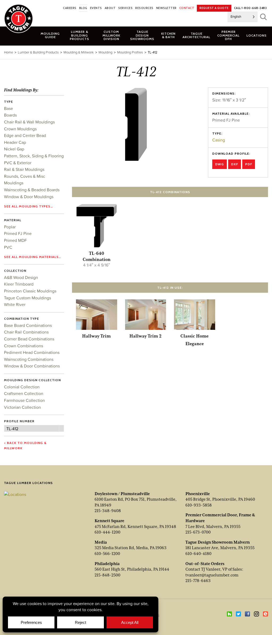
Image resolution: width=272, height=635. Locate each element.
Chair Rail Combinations (26, 332)
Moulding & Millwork (78, 52)
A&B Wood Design (21, 277)
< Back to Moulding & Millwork (25, 445)
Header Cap (15, 142)
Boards (10, 115)
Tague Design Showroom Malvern (217, 542)
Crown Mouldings (20, 129)
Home (8, 52)
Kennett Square (109, 520)
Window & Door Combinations (32, 366)
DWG (219, 164)
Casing (218, 140)
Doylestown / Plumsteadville (122, 493)
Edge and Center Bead (25, 135)
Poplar (10, 227)
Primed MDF (15, 240)
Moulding (105, 52)
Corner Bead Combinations (29, 339)
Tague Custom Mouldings (27, 298)
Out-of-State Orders (204, 563)
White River (15, 304)
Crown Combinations (23, 346)
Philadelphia (107, 563)
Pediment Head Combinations (32, 352)
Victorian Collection (22, 407)
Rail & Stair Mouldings (24, 169)
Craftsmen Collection (23, 393)
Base (8, 108)
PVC (8, 247)
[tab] (79, 35)
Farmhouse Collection (24, 400)
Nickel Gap (14, 149)
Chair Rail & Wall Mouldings (29, 122)
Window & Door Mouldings (28, 196)
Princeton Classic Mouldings (30, 291)
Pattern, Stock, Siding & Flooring (34, 156)
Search (263, 17)
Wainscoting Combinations (28, 359)
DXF (234, 164)
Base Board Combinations (28, 325)
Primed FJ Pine (18, 233)
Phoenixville (197, 493)
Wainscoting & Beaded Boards (32, 189)
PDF (248, 164)
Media (101, 542)
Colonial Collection (22, 387)
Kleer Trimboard (18, 284)
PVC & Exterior (17, 162)
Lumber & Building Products (38, 52)
